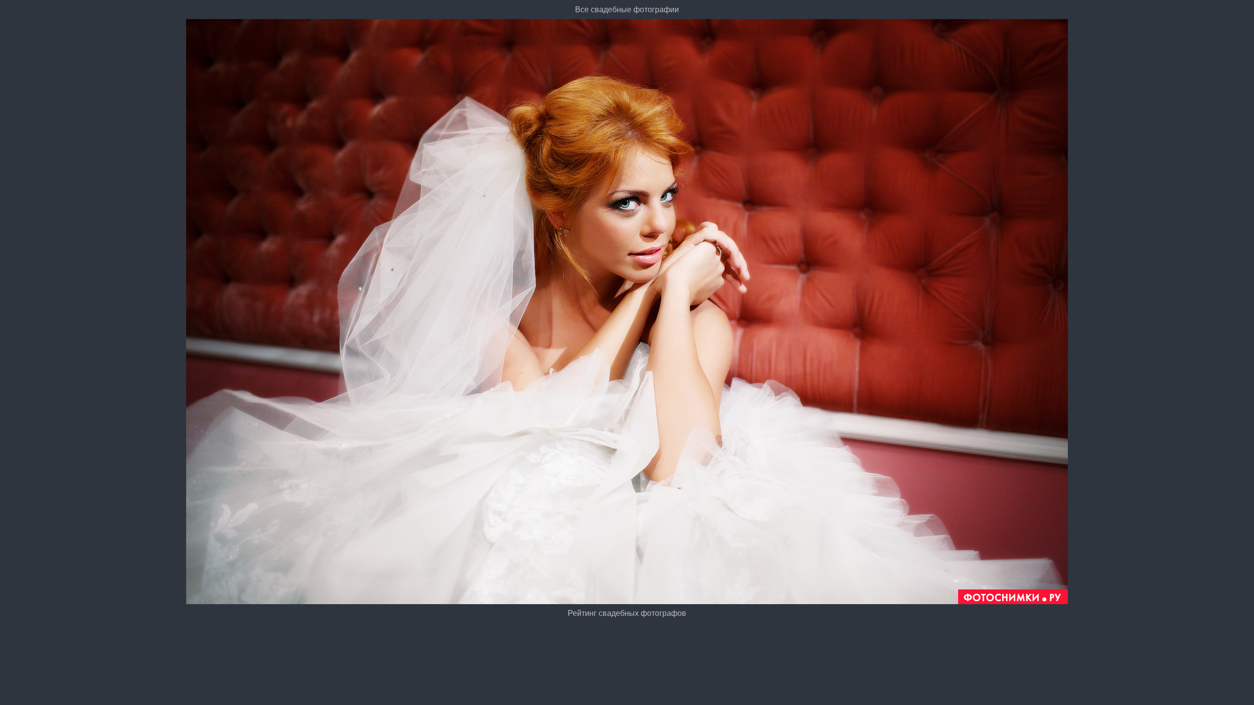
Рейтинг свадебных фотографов (627, 613)
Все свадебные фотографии (627, 9)
